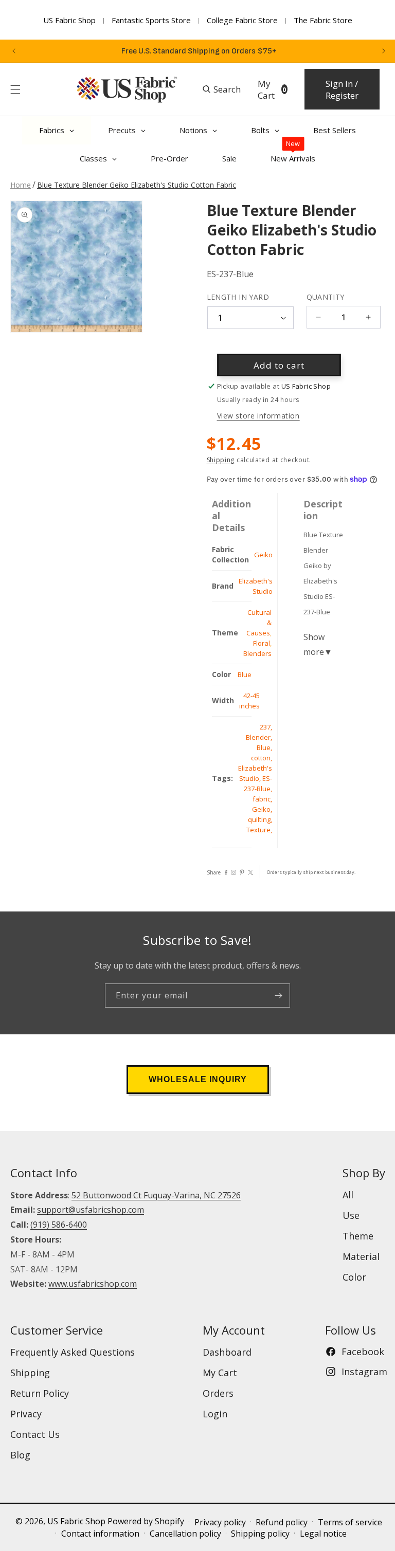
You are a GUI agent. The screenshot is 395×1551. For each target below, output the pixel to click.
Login (215, 1414)
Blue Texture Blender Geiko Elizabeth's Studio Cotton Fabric (136, 185)
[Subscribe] (278, 995)
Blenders (257, 653)
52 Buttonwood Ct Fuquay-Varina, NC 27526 (156, 1195)
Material (361, 1256)
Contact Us (35, 1434)
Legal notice (323, 1533)
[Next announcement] (383, 51)
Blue (245, 674)
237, (266, 727)
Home (20, 185)
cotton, (261, 757)
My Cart (220, 1372)
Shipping (221, 459)
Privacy (26, 1414)
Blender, (259, 737)
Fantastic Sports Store (151, 20)
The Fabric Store (323, 20)
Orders (218, 1393)
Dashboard (227, 1352)
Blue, (264, 747)
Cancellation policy (185, 1533)
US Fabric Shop (69, 20)
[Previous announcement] (14, 51)
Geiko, (262, 809)
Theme (358, 1236)
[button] (15, 89)
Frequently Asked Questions (72, 1352)
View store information (258, 416)
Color (354, 1277)
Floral (261, 643)
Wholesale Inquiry (198, 1079)
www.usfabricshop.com (92, 1283)
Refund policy (282, 1522)
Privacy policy (220, 1522)
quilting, (260, 819)
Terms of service (350, 1522)
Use (351, 1215)
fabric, (262, 799)
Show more (317, 644)
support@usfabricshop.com (90, 1209)
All (348, 1195)
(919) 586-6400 (58, 1224)
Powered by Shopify (145, 1521)
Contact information (100, 1533)
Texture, (259, 829)
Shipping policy (260, 1533)
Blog (20, 1455)
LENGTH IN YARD (238, 297)
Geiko (263, 554)
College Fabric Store (242, 20)
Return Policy (39, 1393)
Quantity (326, 297)
